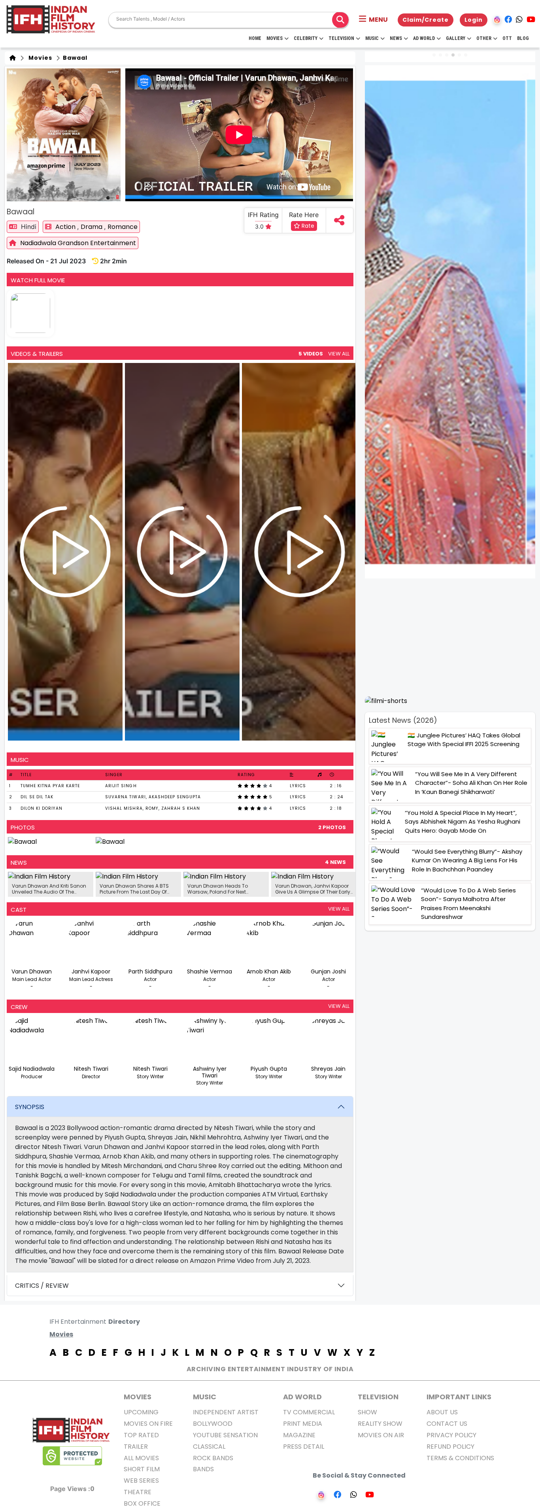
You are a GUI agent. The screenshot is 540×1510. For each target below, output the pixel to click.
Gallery (455, 38)
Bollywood (212, 1423)
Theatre (137, 1492)
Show (367, 1412)
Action (66, 226)
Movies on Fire (148, 1423)
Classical (209, 1446)
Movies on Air (381, 1435)
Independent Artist (226, 1412)
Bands (203, 1469)
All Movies (141, 1458)
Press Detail (303, 1446)
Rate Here (304, 215)
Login (473, 20)
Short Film (142, 1469)
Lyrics (298, 786)
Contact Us (447, 1423)
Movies (274, 38)
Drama (92, 226)
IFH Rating (263, 215)
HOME (255, 38)
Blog (523, 38)
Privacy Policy (451, 1435)
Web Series (141, 1480)
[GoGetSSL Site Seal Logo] (72, 1455)
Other (483, 38)
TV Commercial (309, 1412)
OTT (507, 38)
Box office (142, 1503)
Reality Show (380, 1423)
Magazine (299, 1435)
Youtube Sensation (225, 1435)
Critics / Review (42, 1285)
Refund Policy (450, 1446)
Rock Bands (213, 1458)
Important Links (459, 1397)
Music (372, 38)
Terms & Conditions (460, 1458)
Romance (123, 226)
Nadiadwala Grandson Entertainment (78, 243)
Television (341, 38)
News (396, 38)
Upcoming (141, 1412)
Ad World (424, 38)
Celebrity (305, 38)
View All (338, 353)
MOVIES (137, 1397)
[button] (373, 19)
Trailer (136, 1446)
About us (442, 1412)
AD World (302, 1397)
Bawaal (74, 58)
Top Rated (141, 1435)
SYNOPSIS (29, 1106)
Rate (307, 226)
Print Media (302, 1423)
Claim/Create (425, 20)
